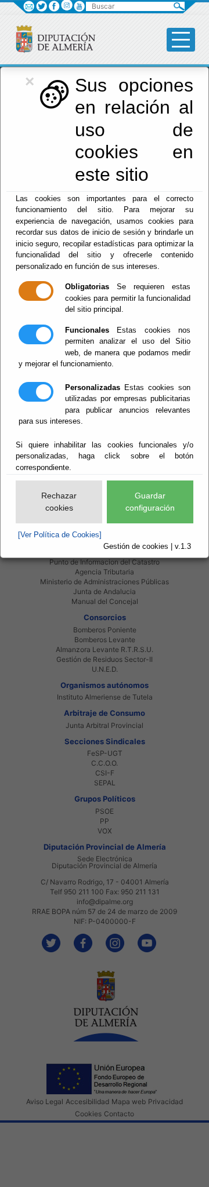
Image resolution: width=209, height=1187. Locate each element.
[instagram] (66, 5)
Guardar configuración (150, 501)
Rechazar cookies (59, 501)
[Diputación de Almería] (51, 38)
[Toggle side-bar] (181, 40)
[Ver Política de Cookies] (60, 534)
